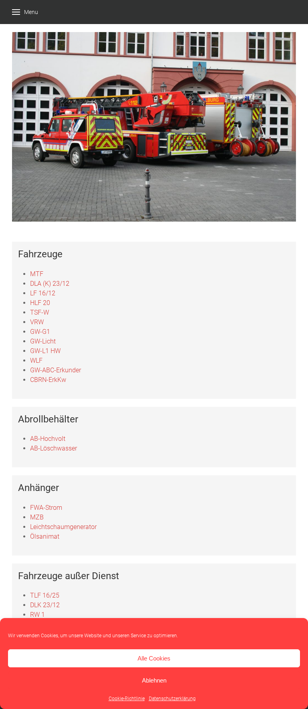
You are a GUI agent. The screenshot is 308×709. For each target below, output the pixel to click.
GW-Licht (43, 341)
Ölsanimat (44, 536)
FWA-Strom (46, 507)
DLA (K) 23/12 (49, 283)
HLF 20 (40, 303)
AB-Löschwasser (53, 448)
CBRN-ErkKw (48, 380)
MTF (36, 274)
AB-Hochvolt (47, 438)
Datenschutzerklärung (172, 698)
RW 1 (37, 614)
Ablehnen (154, 680)
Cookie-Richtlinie (127, 698)
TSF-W (39, 312)
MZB (37, 517)
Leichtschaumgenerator (63, 527)
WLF (36, 360)
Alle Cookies (154, 658)
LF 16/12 (42, 293)
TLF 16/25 (44, 595)
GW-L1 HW (45, 351)
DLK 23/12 (45, 605)
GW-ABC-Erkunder (55, 370)
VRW (37, 322)
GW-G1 (40, 331)
